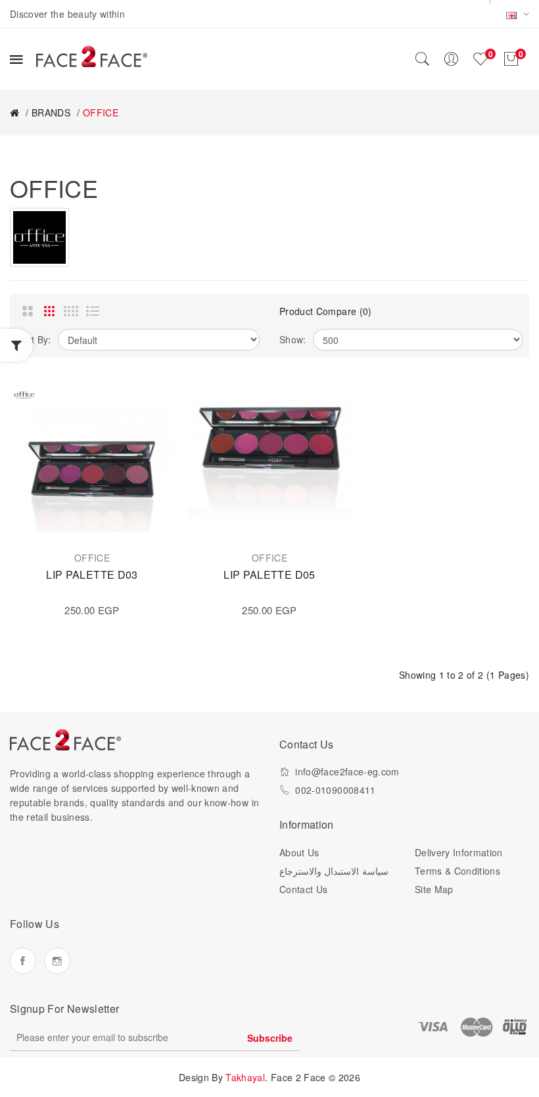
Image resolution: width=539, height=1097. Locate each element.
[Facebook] (23, 961)
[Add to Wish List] (151, 399)
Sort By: (33, 339)
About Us (299, 852)
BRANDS (51, 112)
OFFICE (100, 112)
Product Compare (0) (325, 311)
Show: (292, 339)
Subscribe (270, 1037)
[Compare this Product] (151, 429)
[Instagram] (57, 961)
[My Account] (450, 59)
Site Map (434, 889)
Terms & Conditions (457, 870)
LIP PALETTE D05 (269, 574)
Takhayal (245, 1077)
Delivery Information (459, 852)
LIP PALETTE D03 (91, 574)
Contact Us (303, 889)
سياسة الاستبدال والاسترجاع (333, 870)
